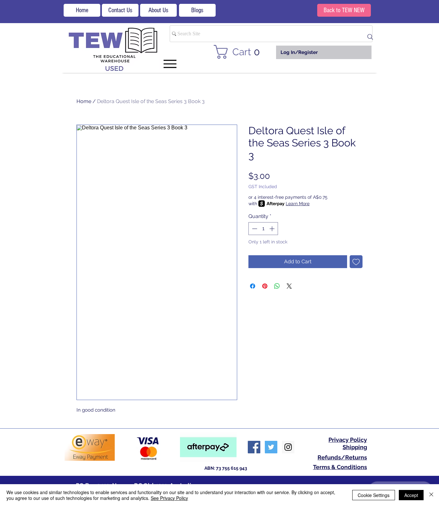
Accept (411, 495)
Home (83, 101)
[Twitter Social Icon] (271, 447)
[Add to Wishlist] (356, 261)
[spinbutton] (263, 228)
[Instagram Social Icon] (288, 447)
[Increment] (272, 228)
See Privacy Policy (169, 498)
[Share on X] (289, 286)
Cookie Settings (374, 495)
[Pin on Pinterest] (265, 286)
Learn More (297, 203)
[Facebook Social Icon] (254, 447)
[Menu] (170, 64)
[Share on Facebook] (252, 286)
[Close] (431, 495)
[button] (240, 52)
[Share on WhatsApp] (277, 286)
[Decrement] (253, 228)
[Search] (370, 37)
